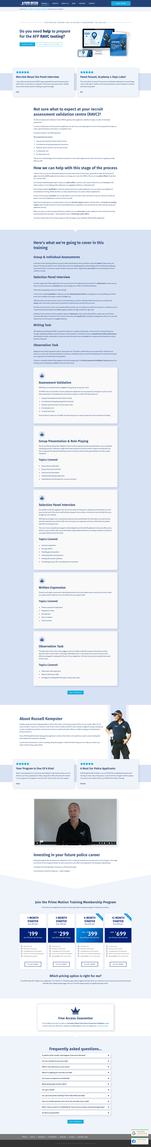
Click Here (33, 964)
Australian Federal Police (42, 9)
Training (44, 3)
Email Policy (53, 1137)
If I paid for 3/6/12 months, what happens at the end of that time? (63, 1055)
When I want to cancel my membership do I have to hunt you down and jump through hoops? (73, 1107)
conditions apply (102, 1026)
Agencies (32, 9)
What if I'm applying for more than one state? (57, 1073)
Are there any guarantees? (50, 1113)
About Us (65, 3)
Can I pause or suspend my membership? (56, 1078)
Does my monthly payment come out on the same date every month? (65, 1101)
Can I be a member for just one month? (55, 1061)
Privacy (24, 1137)
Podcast (82, 3)
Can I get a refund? (48, 1090)
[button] (75, 1055)
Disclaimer (41, 1137)
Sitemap (63, 1137)
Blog (74, 3)
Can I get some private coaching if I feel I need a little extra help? (63, 1096)
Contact (92, 3)
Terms (32, 1137)
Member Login (83, 1137)
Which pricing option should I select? (54, 1084)
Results (55, 3)
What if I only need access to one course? (55, 1067)
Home (27, 9)
